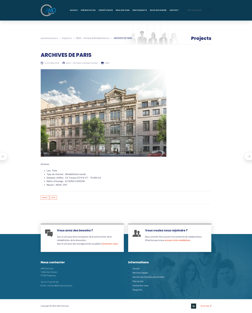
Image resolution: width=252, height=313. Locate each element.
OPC (53, 198)
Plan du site (138, 281)
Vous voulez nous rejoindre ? (166, 230)
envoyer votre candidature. (178, 240)
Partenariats (140, 10)
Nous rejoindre (158, 10)
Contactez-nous (140, 285)
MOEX (45, 198)
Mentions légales (140, 273)
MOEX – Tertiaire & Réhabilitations (82, 63)
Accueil (74, 10)
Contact (174, 10)
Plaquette (137, 290)
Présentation (88, 10)
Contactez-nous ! (110, 244)
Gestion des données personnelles (148, 277)
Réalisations (123, 10)
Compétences (105, 10)
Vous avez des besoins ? (75, 230)
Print (107, 63)
